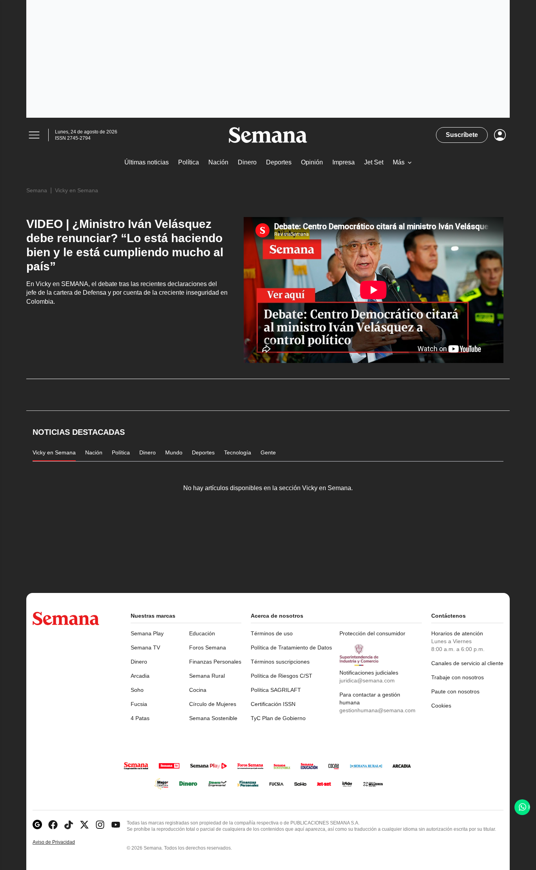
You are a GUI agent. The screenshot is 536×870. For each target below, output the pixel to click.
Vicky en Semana (76, 190)
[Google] (37, 825)
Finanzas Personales (215, 661)
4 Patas (140, 718)
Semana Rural (207, 676)
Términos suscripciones (280, 661)
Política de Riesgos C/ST (281, 676)
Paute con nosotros (455, 691)
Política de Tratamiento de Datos (291, 647)
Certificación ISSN (273, 704)
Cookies (441, 705)
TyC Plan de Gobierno (278, 718)
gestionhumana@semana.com (377, 710)
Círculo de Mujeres (212, 704)
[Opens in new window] (53, 825)
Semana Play (147, 633)
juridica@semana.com (367, 680)
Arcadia (140, 676)
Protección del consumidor (372, 633)
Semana (36, 190)
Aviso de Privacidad (62, 842)
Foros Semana (207, 647)
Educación (202, 633)
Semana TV (145, 647)
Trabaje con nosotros (457, 677)
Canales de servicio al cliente (467, 663)
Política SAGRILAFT (276, 690)
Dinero (139, 661)
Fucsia (139, 704)
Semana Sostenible (213, 718)
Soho (137, 690)
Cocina (197, 690)
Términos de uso (272, 633)
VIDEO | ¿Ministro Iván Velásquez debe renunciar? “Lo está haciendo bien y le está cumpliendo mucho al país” (124, 245)
